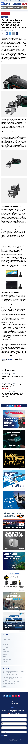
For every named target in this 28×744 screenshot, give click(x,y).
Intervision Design (15, 740)
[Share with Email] (13, 33)
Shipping (5, 661)
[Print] (17, 33)
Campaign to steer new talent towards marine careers (13, 685)
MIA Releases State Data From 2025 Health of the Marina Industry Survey (13, 682)
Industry (4, 649)
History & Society (7, 647)
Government (5, 646)
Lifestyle (5, 654)
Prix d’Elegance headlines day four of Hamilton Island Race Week (14, 672)
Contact (15, 0)
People (4, 656)
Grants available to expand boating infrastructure (11, 675)
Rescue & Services (7, 659)
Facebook (17, 358)
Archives (10, 0)
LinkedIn (22, 358)
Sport (4, 662)
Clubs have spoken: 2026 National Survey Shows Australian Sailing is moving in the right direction (14, 679)
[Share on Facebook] (7, 33)
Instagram (10, 359)
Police (4, 657)
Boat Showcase (6, 639)
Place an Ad (21, 0)
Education (5, 642)
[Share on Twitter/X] (10, 33)
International (6, 651)
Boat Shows (5, 641)
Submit (5, 735)
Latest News (5, 652)
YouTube (3, 359)
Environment (6, 644)
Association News (7, 637)
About (5, 0)
